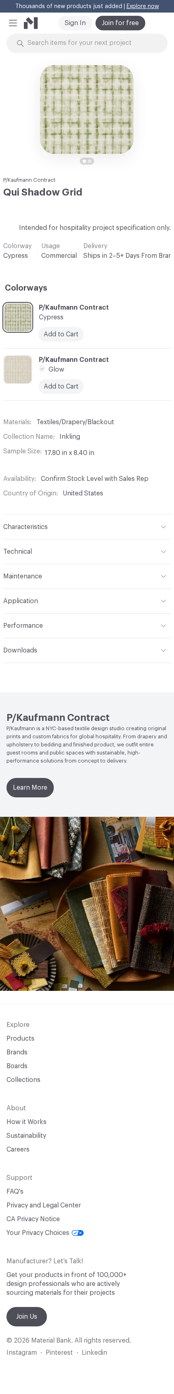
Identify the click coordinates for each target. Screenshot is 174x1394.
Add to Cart (61, 334)
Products (20, 1038)
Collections (23, 1080)
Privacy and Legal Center (43, 1205)
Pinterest (59, 1352)
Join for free (120, 23)
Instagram (21, 1352)
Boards (17, 1066)
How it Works (26, 1122)
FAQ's (14, 1191)
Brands (17, 1052)
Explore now (143, 6)
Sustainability (26, 1136)
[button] (12, 23)
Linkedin (94, 1352)
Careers (18, 1149)
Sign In (75, 23)
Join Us (26, 1316)
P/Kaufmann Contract (29, 180)
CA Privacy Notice (33, 1219)
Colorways (26, 288)
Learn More (30, 787)
